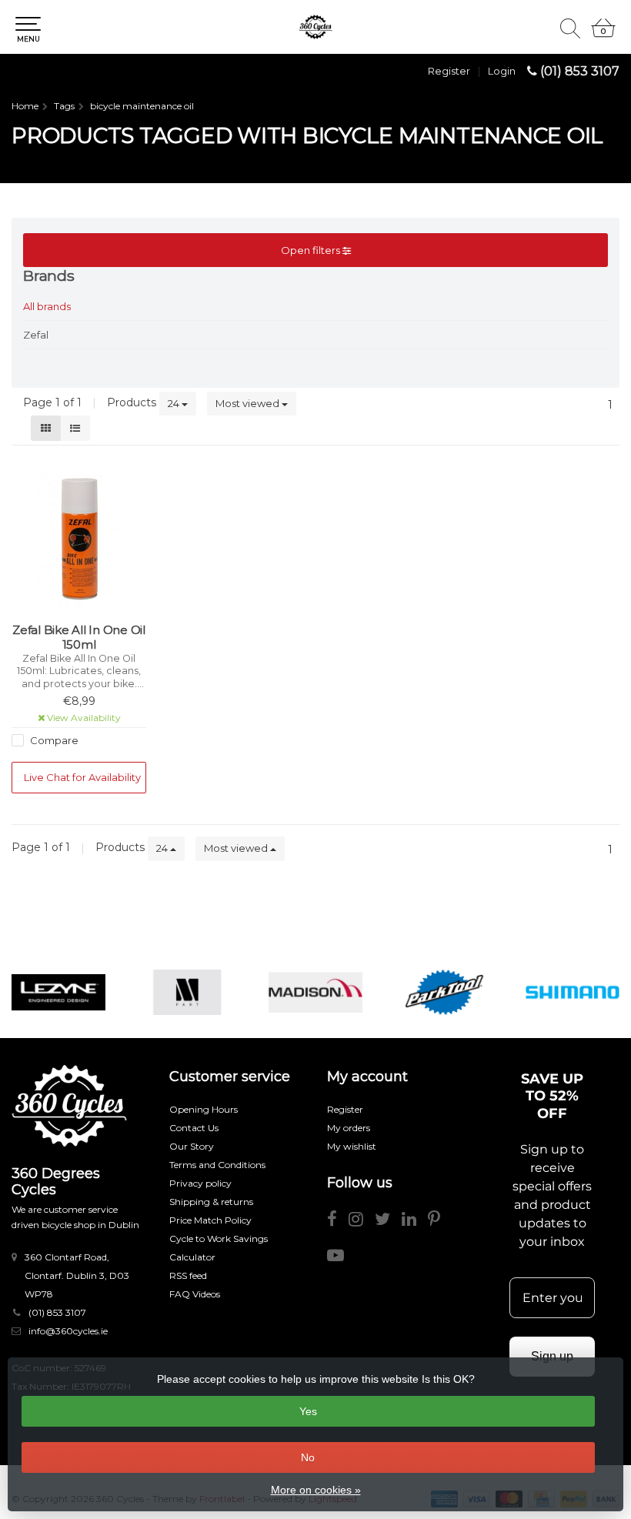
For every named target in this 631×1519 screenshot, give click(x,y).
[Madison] (315, 992)
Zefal (35, 335)
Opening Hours (203, 1109)
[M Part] (187, 992)
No (308, 1457)
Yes (308, 1411)
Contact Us (194, 1127)
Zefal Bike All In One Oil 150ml (78, 638)
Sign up (552, 1356)
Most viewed (248, 403)
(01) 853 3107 (579, 71)
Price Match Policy (210, 1220)
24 (175, 403)
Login (502, 71)
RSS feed (188, 1275)
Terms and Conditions (217, 1164)
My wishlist (351, 1146)
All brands (47, 306)
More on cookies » (316, 1490)
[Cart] (603, 35)
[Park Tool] (444, 992)
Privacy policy (200, 1183)
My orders (348, 1127)
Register (449, 71)
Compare (53, 740)
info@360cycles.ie (68, 1331)
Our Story (191, 1146)
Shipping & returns (211, 1201)
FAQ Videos (194, 1294)
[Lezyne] (58, 992)
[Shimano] (572, 992)
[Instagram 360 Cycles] (362, 1221)
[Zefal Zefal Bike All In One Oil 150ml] (79, 538)
